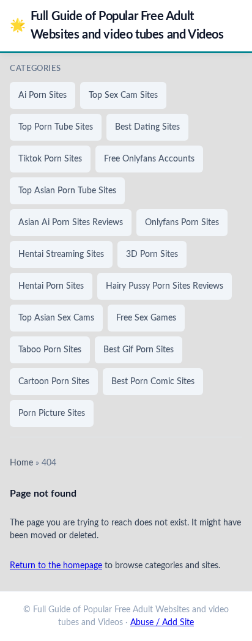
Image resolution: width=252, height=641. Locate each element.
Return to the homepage (56, 565)
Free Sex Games (146, 318)
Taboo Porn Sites (49, 350)
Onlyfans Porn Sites (182, 222)
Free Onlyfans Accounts (149, 159)
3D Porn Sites (152, 254)
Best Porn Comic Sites (153, 381)
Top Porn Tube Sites (55, 127)
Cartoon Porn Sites (53, 381)
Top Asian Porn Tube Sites (67, 191)
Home (21, 463)
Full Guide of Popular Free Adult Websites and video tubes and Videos (117, 25)
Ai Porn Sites (42, 95)
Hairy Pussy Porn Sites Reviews (164, 286)
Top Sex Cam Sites (123, 95)
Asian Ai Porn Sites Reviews (70, 222)
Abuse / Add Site (162, 622)
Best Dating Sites (147, 127)
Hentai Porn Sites (51, 286)
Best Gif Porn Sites (138, 350)
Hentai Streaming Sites (61, 254)
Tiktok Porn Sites (50, 159)
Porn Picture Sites (51, 413)
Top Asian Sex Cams (56, 318)
